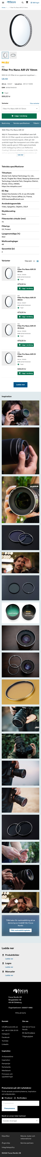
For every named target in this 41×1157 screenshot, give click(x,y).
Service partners (27, 1143)
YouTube (5, 1041)
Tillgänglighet (27, 1036)
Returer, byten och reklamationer (28, 1137)
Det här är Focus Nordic (28, 1028)
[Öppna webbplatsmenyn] (4, 2)
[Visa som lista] (37, 261)
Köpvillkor (6, 1136)
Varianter (5, 103)
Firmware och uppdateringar (7, 1075)
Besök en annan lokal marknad (14, 1116)
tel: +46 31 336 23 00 (10, 1030)
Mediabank (6, 1070)
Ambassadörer (7, 1056)
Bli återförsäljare (28, 1033)
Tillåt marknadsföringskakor (21, 930)
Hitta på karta (20, 1013)
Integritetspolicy (8, 1147)
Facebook (6, 1037)
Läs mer (5, 79)
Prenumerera (9, 1108)
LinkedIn (5, 1044)
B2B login (36, 3)
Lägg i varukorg (20, 116)
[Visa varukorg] (27, 2)
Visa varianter (34, 103)
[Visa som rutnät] (34, 261)
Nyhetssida (6, 1067)
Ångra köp (6, 1143)
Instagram (6, 1034)
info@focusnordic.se (10, 1027)
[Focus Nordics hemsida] (11, 2)
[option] (5, 55)
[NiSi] (6, 62)
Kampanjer (6, 1063)
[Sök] (22, 2)
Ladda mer (20, 385)
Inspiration (6, 1060)
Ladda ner (9, 959)
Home (3, 7)
